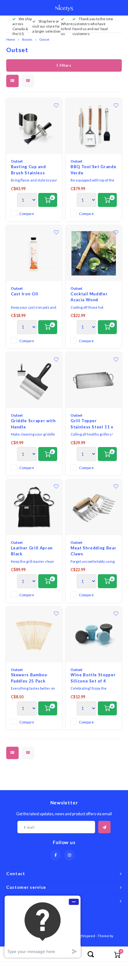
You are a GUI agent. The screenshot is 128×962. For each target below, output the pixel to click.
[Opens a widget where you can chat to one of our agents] (42, 926)
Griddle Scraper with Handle (33, 423)
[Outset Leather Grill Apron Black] (34, 507)
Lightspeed (86, 936)
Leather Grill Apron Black (32, 551)
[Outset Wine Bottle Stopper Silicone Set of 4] (93, 634)
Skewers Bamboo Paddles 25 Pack (29, 677)
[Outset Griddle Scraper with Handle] (34, 380)
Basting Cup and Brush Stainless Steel (28, 170)
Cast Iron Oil (24, 293)
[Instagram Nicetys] (69, 855)
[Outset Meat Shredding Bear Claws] (93, 507)
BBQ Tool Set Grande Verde (93, 169)
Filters (65, 65)
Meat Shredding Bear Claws (93, 551)
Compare (26, 213)
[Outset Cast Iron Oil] (34, 253)
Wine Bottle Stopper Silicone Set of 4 (93, 677)
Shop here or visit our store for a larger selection (46, 26)
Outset (44, 39)
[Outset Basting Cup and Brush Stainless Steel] (34, 126)
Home (10, 39)
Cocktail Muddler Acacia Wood (89, 296)
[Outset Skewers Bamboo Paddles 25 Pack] (34, 634)
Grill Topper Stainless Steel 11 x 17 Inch (92, 424)
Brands (27, 39)
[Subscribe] (104, 827)
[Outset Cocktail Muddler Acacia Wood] (93, 253)
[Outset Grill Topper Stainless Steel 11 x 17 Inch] (93, 380)
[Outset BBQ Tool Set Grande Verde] (93, 126)
